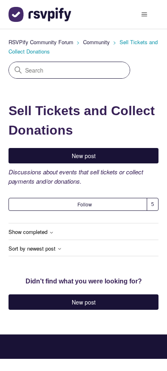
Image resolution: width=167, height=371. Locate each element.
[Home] (40, 14)
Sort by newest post (33, 249)
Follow (84, 204)
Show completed (29, 232)
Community (96, 42)
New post (84, 156)
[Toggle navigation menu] (144, 14)
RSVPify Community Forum (41, 42)
